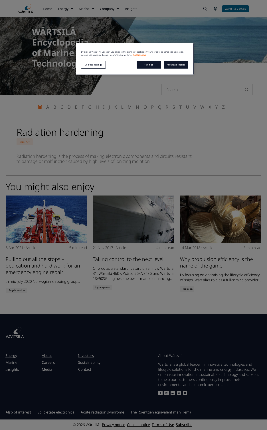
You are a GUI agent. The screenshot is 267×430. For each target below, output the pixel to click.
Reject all (148, 64)
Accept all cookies (176, 64)
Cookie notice (139, 55)
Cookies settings (93, 64)
